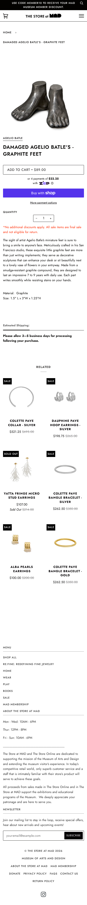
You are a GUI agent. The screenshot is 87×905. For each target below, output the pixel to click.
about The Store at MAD (29, 866)
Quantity (10, 212)
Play (6, 684)
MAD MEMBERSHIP (63, 866)
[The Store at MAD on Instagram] (43, 895)
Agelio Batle (13, 138)
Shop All (10, 657)
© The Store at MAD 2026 (43, 851)
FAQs (53, 874)
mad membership (16, 704)
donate (14, 874)
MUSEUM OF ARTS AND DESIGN (43, 858)
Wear (7, 677)
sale (6, 698)
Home (7, 32)
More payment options (43, 203)
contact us (69, 874)
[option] (43, 94)
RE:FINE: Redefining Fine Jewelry (28, 664)
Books (8, 691)
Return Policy (43, 881)
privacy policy (35, 874)
